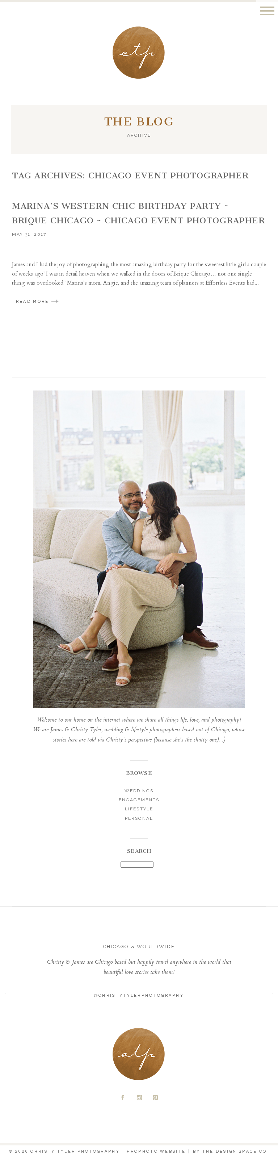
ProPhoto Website (156, 1151)
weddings (139, 790)
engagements (139, 799)
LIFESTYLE (139, 808)
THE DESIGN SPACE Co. (235, 1151)
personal (139, 818)
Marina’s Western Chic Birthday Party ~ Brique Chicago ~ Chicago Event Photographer (138, 213)
